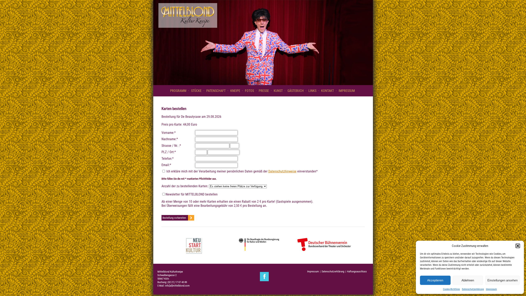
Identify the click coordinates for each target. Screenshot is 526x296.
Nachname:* (169, 139)
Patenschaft (216, 91)
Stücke (196, 91)
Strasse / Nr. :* (171, 146)
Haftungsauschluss (357, 271)
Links (312, 91)
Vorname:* (168, 133)
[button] (518, 246)
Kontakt (327, 91)
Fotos (249, 91)
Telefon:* (167, 159)
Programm (178, 91)
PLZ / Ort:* (168, 152)
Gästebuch (295, 91)
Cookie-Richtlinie (451, 289)
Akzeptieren (435, 280)
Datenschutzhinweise (282, 171)
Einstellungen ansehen (502, 280)
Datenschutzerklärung (473, 289)
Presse (264, 91)
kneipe (235, 91)
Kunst (278, 91)
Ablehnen (467, 280)
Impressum (491, 289)
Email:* (166, 165)
